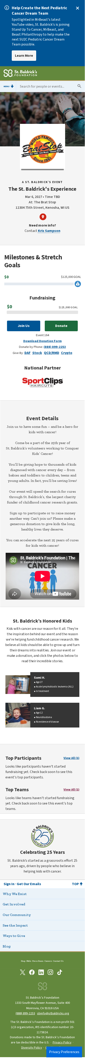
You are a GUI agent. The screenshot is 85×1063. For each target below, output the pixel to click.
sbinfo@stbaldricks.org (53, 1013)
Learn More (24, 55)
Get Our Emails (29, 884)
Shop (23, 961)
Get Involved (14, 904)
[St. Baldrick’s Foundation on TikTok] (59, 973)
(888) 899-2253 (55, 347)
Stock (37, 352)
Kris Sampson (49, 230)
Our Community (17, 915)
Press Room (37, 961)
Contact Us (58, 961)
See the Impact (15, 925)
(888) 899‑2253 (25, 1013)
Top (75, 884)
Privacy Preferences (64, 1051)
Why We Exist (15, 894)
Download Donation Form (42, 341)
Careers (48, 961)
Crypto (66, 352)
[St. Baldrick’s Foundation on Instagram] (50, 973)
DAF (27, 352)
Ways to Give (14, 936)
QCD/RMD (51, 352)
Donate (61, 325)
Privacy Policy (62, 1042)
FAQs (28, 961)
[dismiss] (77, 8)
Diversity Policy (31, 1047)
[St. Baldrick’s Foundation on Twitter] (22, 973)
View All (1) (71, 758)
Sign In (9, 884)
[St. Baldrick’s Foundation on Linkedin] (41, 973)
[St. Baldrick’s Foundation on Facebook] (32, 973)
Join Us (24, 325)
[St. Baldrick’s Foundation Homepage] (20, 73)
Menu (6, 86)
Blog (7, 946)
